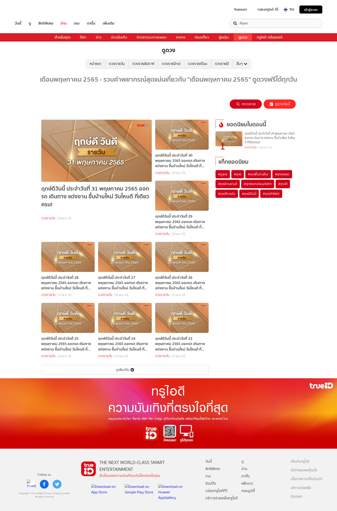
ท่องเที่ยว (202, 37)
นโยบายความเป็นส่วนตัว (306, 479)
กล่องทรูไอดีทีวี (216, 490)
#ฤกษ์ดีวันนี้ (249, 193)
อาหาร (180, 37)
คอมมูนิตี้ (248, 490)
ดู (30, 23)
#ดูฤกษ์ (222, 174)
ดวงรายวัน (117, 63)
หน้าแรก (95, 63)
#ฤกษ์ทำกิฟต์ (271, 193)
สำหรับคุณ (62, 37)
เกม (77, 23)
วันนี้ (18, 23)
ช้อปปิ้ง (210, 483)
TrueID (28, 10)
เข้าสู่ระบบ (311, 9)
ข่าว (99, 37)
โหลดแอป (240, 9)
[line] (31, 484)
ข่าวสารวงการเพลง (151, 37)
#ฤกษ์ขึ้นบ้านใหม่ (258, 174)
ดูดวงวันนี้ (282, 104)
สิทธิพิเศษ (45, 23)
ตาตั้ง (91, 23)
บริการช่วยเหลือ (301, 488)
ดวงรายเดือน (197, 63)
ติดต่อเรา (297, 496)
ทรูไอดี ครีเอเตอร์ (269, 37)
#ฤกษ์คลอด (282, 174)
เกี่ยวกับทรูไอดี (300, 461)
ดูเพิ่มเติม (123, 369)
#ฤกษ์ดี (282, 184)
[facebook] (44, 484)
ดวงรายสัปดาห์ (143, 63)
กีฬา (83, 37)
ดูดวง (242, 37)
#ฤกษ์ (237, 174)
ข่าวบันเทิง (119, 37)
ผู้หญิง (224, 37)
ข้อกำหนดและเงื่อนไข (304, 470)
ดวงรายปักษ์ (171, 63)
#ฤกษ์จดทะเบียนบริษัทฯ (258, 184)
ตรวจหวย (249, 104)
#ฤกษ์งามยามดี (227, 184)
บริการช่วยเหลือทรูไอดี (221, 498)
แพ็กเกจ (247, 483)
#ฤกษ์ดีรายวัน (226, 193)
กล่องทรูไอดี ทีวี (268, 9)
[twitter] (57, 484)
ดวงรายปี (222, 63)
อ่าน (63, 23)
